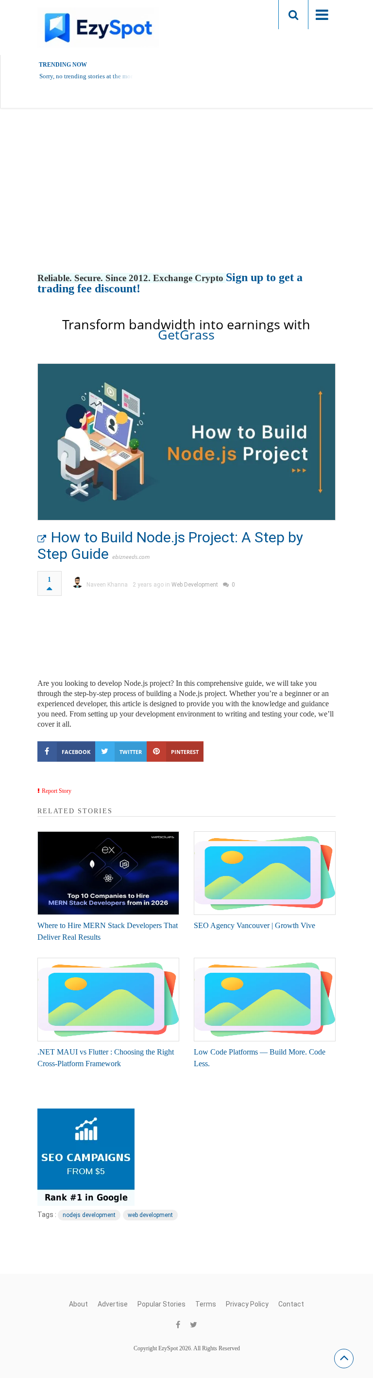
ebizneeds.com (131, 557)
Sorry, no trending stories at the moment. (92, 76)
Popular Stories (161, 1304)
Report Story (56, 790)
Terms (205, 1304)
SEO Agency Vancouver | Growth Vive (254, 925)
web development (150, 1215)
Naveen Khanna (107, 584)
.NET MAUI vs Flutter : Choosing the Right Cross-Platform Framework (105, 1058)
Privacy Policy (247, 1304)
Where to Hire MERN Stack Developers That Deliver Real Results (107, 931)
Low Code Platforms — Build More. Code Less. (259, 1058)
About (78, 1304)
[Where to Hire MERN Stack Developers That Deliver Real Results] (108, 873)
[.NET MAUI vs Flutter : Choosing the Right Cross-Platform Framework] (108, 999)
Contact (291, 1304)
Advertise (113, 1304)
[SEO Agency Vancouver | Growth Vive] (264, 873)
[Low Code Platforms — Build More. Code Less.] (264, 999)
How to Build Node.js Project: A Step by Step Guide (170, 545)
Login (252, 14)
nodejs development (89, 1215)
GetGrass (186, 334)
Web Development (194, 584)
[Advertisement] (186, 200)
